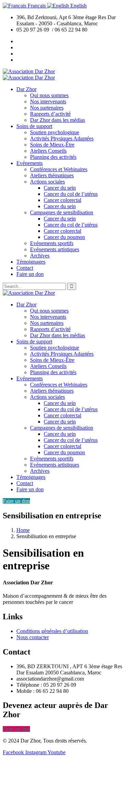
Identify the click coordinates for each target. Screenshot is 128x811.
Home (23, 530)
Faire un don (16, 501)
